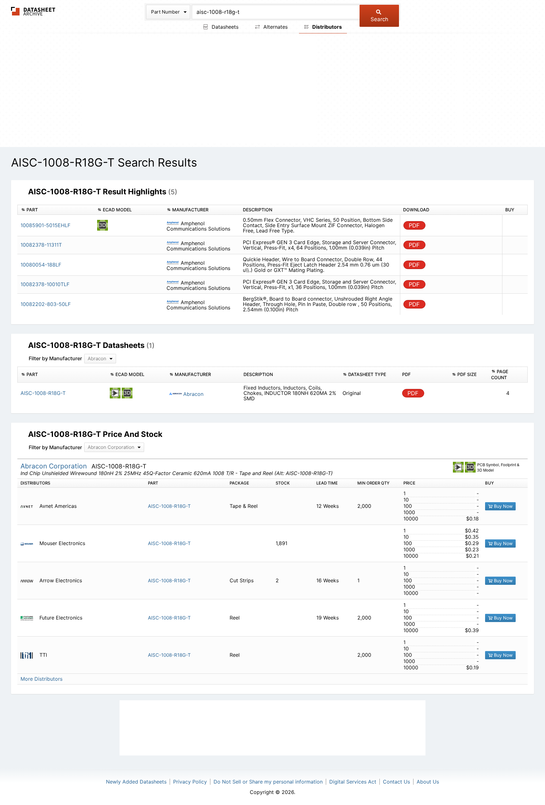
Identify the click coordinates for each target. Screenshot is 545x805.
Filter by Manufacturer (55, 358)
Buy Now (503, 506)
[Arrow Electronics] (29, 580)
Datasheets (224, 27)
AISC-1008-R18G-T (169, 506)
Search (379, 19)
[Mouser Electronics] (29, 543)
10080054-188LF (41, 264)
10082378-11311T (41, 245)
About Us (428, 782)
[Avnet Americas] (29, 506)
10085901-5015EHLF (45, 225)
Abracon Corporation (55, 466)
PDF (414, 225)
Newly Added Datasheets (136, 782)
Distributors (326, 27)
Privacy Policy (190, 782)
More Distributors (41, 679)
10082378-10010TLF (45, 284)
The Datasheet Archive (33, 11)
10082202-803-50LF (46, 304)
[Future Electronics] (29, 617)
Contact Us (396, 782)
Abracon (192, 394)
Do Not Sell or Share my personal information (268, 782)
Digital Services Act (352, 782)
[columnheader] (55, 210)
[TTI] (29, 655)
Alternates (275, 27)
